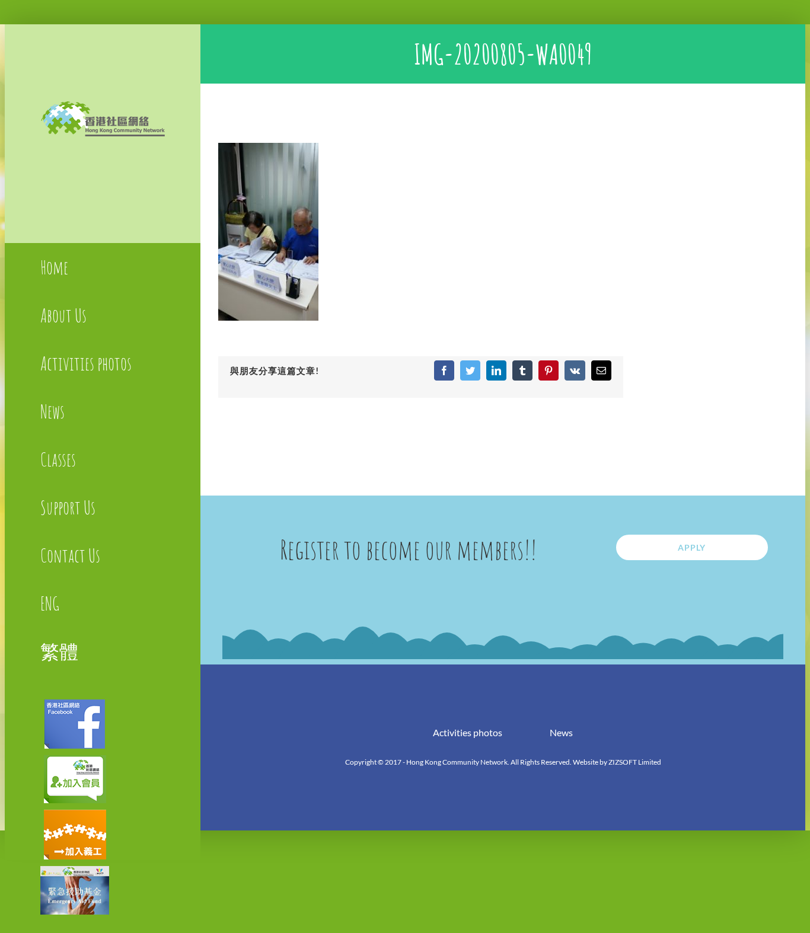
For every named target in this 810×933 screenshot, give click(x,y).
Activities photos (467, 732)
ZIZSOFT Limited (634, 762)
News (561, 732)
